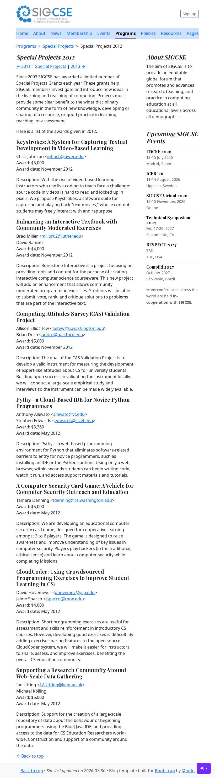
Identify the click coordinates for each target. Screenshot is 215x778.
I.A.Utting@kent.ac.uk (61, 685)
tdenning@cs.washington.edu (82, 500)
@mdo (188, 771)
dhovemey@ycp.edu (75, 592)
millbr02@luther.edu (61, 236)
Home (22, 33)
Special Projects (58, 46)
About (39, 33)
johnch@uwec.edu (65, 156)
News (56, 33)
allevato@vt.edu (69, 414)
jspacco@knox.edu (64, 599)
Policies (148, 33)
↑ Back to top (30, 756)
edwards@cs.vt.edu (74, 420)
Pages (193, 33)
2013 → (78, 66)
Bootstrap (165, 771)
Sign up (189, 13)
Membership (79, 33)
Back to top (31, 771)
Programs (125, 33)
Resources (171, 33)
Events (103, 33)
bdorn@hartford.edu (62, 335)
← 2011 (23, 66)
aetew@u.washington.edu (78, 328)
